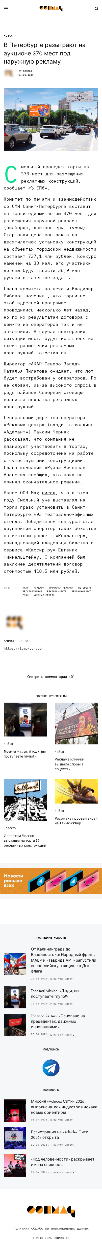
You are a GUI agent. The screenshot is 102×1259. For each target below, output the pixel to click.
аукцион (39, 588)
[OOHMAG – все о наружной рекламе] (51, 8)
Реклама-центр (56, 591)
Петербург (85, 588)
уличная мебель (44, 595)
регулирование (32, 591)
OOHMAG (27, 71)
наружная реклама (61, 588)
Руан (25, 595)
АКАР (25, 588)
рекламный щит (81, 591)
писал (48, 493)
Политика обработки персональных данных (51, 1228)
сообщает (15, 188)
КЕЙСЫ (8, 744)
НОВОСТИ (10, 35)
